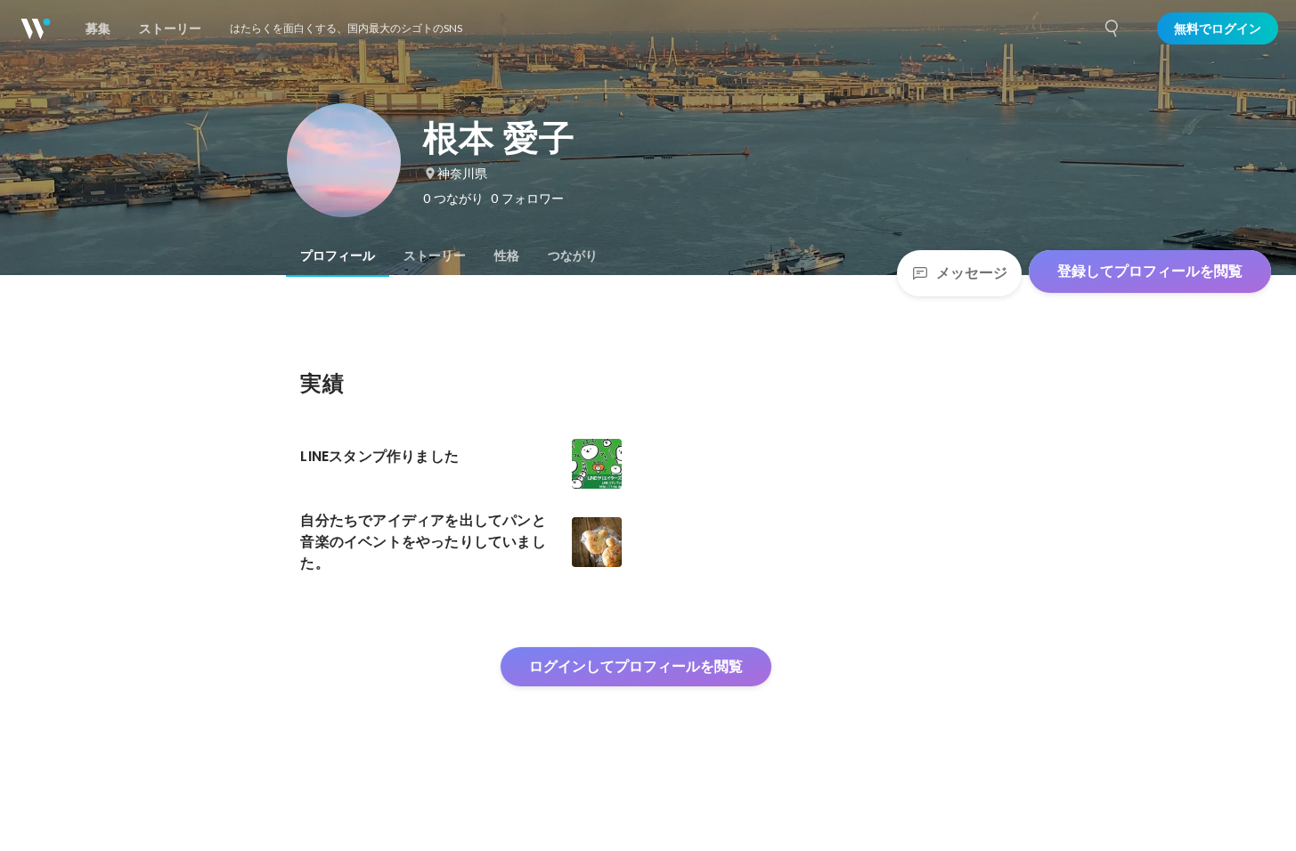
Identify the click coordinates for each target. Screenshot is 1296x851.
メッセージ (971, 273)
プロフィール (337, 255)
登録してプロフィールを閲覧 (1150, 271)
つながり (573, 255)
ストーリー (434, 255)
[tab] (337, 255)
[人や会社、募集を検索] (1112, 28)
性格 (506, 255)
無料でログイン (1217, 28)
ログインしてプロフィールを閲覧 (636, 666)
